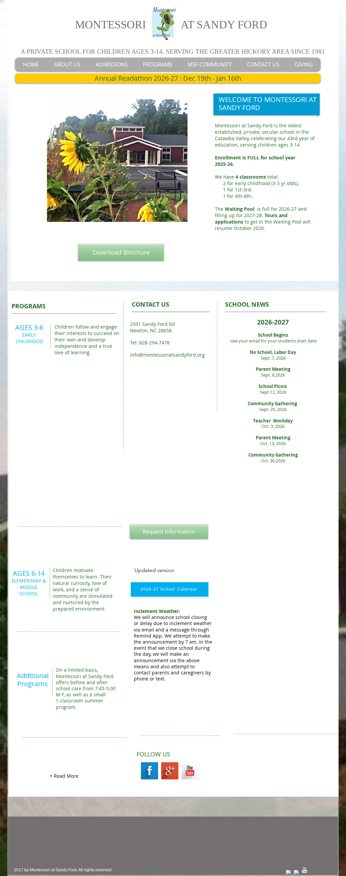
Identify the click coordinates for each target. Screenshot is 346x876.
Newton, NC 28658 (151, 330)
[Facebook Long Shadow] (149, 770)
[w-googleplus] (297, 873)
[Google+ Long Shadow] (169, 770)
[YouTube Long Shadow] (190, 770)
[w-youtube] (304, 870)
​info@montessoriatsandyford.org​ (167, 355)
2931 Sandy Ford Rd (152, 324)
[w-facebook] (289, 873)
